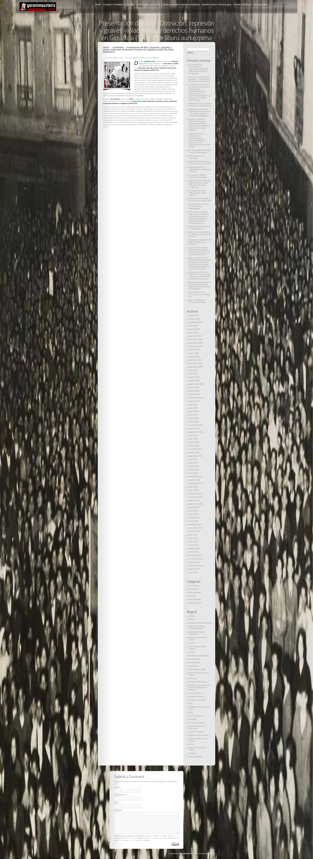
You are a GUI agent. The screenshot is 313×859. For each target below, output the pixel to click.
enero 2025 (193, 333)
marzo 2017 (194, 466)
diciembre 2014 (195, 524)
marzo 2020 (194, 387)
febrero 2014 (194, 548)
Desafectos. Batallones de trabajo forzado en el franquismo (200, 242)
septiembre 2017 (196, 456)
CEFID (192, 643)
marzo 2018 (194, 442)
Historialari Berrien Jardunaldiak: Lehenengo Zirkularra (200, 169)
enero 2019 (193, 422)
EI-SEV (192, 652)
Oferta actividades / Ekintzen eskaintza (181, 4)
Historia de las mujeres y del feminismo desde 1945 (200, 199)
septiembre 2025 (196, 322)
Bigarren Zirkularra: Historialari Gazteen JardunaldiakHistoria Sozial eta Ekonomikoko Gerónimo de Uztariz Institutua (199, 124)
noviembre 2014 (196, 528)
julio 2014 (193, 535)
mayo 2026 (193, 315)
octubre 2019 (194, 394)
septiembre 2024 (196, 343)
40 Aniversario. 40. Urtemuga (197, 157)
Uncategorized (195, 603)
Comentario (118, 810)
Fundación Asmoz (196, 697)
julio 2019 (193, 405)
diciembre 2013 (195, 555)
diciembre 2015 (195, 494)
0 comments (154, 57)
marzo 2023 (194, 353)
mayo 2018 (193, 439)
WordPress (211, 853)
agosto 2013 (194, 569)
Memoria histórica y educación (197, 727)
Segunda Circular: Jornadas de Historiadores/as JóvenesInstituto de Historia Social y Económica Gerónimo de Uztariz (199, 140)
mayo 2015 (193, 514)
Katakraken (143, 63)
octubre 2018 (194, 429)
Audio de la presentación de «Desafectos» (199, 227)
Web (115, 802)
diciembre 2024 (195, 336)
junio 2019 (193, 408)
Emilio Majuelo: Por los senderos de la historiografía (199, 206)
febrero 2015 (194, 518)
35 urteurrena (260, 4)
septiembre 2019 (196, 398)
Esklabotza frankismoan (199, 656)
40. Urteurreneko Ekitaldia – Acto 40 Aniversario (200, 151)
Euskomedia (194, 663)
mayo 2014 (193, 542)
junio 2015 (193, 511)
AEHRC (192, 616)
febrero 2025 (194, 329)
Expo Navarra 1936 (197, 669)
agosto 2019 (194, 401)
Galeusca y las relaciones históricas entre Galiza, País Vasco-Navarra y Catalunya (200, 184)
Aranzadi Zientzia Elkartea (200, 623)
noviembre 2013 (196, 559)
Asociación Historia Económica (197, 633)
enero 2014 (193, 552)
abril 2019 (193, 415)
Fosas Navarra (195, 693)
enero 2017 (193, 473)
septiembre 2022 (196, 367)
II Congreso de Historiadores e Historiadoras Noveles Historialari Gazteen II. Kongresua (198, 69)
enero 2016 (193, 490)
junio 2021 (193, 370)
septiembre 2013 (196, 566)
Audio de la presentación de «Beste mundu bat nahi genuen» (200, 234)
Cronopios (130, 4)
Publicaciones (144, 57)
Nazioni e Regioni (196, 732)
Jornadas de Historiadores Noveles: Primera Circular (200, 163)
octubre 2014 (194, 531)
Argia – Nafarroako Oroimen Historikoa (197, 301)
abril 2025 (193, 326)
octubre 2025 (194, 319)
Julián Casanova (196, 716)
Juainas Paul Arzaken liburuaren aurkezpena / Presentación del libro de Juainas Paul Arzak (199, 251)
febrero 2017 (194, 470)
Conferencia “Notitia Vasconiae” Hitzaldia (198, 176)
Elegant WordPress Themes (188, 853)
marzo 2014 (194, 545)
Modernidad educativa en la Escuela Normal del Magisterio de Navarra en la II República (200, 285)
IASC (191, 703)
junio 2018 (193, 435)
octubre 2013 (194, 562)
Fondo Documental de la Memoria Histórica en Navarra (199, 687)
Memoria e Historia (197, 723)
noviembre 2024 (196, 339)
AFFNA (192, 619)
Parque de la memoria (198, 735)
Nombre (117, 787)
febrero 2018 (194, 446)
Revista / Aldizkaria (242, 4)
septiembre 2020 (196, 384)
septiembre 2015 (196, 504)
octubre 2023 (194, 350)
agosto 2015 (194, 507)
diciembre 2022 (195, 360)
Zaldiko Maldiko (195, 757)
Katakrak (138, 99)
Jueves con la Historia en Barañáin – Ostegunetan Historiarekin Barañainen (199, 79)
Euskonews (194, 666)
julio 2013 (193, 572)
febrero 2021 (194, 377)
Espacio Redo (195, 659)
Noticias (192, 596)
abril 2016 (193, 487)
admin (115, 57)
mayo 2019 (193, 411)
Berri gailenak (195, 593)
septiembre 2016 (196, 483)
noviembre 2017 (196, 449)
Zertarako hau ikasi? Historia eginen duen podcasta (198, 193)
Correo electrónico (120, 795)
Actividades (118, 47)
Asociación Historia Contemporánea (197, 627)
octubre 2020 (194, 381)
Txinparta (193, 753)
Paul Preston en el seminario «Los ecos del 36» (199, 294)
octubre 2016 (194, 480)
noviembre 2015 (196, 497)
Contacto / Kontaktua (113, 4)
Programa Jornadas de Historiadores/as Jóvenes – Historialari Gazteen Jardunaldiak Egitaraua (200, 112)
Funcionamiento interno (148, 4)
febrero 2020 (194, 391)
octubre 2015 (194, 500)
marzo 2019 (194, 418)
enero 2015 (193, 521)
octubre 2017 (194, 453)
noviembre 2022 (196, 363)
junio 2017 (193, 459)
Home (98, 4)
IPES (191, 712)
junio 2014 (193, 538)
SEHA (191, 744)
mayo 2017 (193, 463)
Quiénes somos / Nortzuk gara (216, 4)
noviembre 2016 (196, 477)
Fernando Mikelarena (198, 682)
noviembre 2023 (196, 346)
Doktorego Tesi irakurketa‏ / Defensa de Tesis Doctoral (200, 105)
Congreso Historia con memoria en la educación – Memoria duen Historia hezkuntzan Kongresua (199, 275)
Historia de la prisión (197, 700)
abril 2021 (193, 374)
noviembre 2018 (196, 425)
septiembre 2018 (196, 432)
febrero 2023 (194, 357)
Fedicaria (193, 678)
